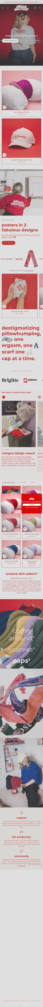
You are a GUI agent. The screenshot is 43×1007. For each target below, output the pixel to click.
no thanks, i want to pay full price (31, 507)
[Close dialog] (40, 495)
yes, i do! (32, 504)
